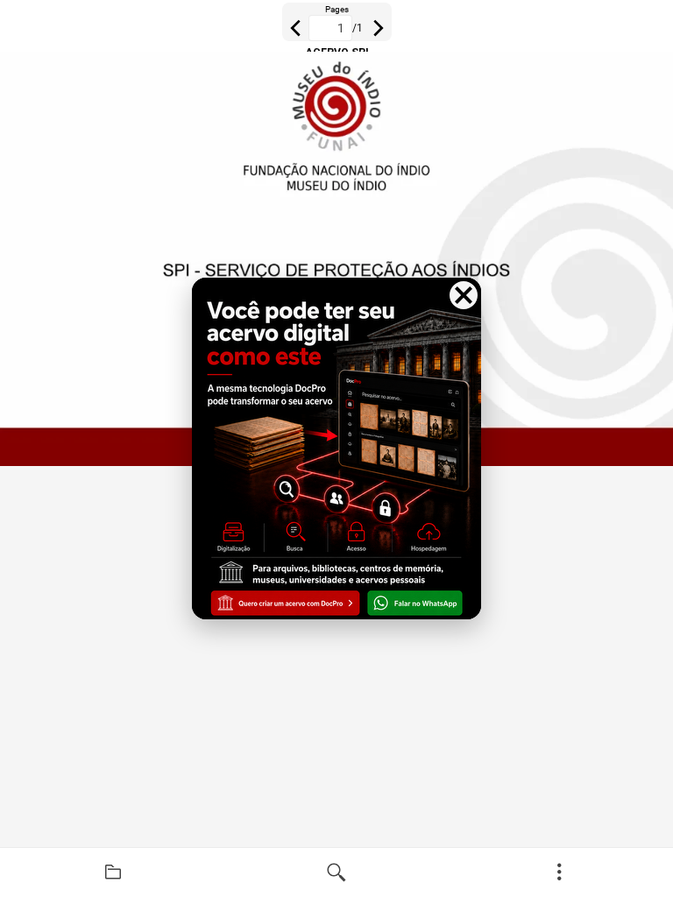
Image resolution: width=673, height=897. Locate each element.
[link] (113, 872)
